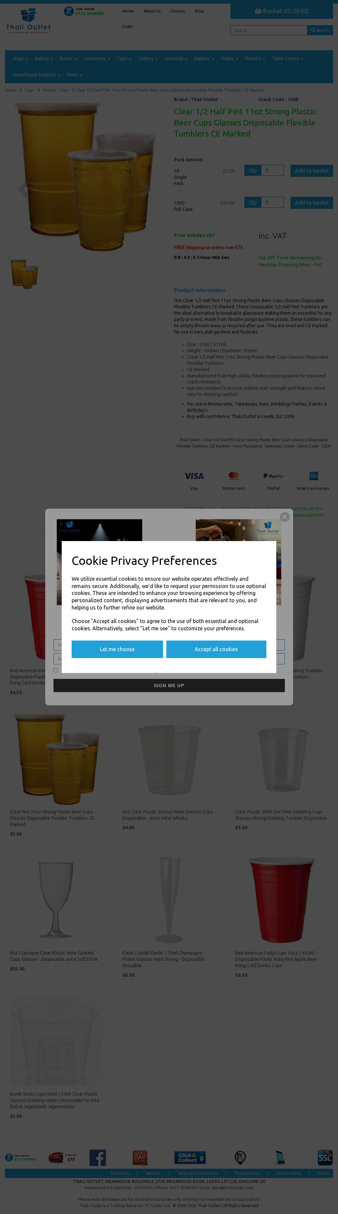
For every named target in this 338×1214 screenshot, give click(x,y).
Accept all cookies (216, 649)
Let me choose (117, 649)
